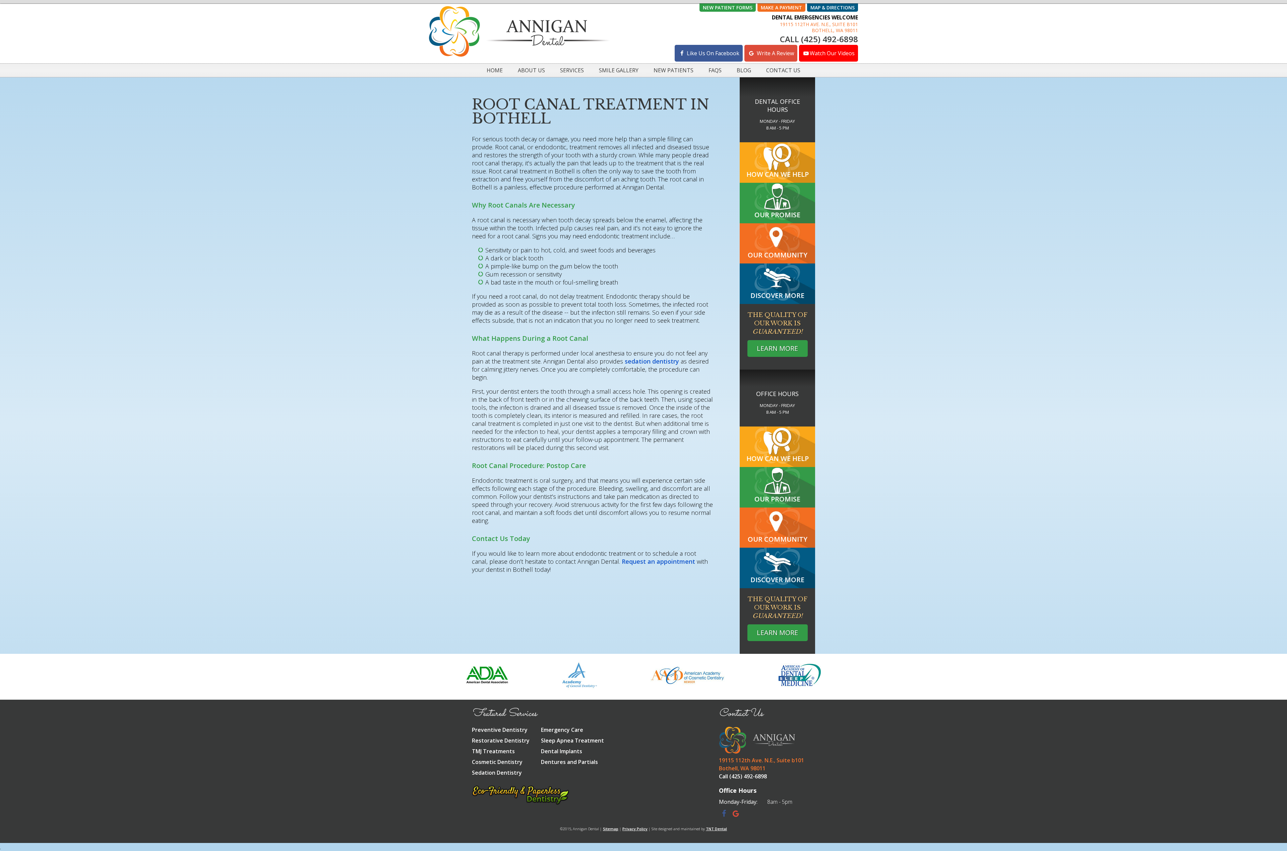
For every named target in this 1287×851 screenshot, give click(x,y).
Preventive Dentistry (500, 729)
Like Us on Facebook (712, 53)
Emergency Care (562, 729)
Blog (744, 70)
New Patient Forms (727, 7)
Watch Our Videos (832, 53)
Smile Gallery (618, 70)
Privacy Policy (635, 828)
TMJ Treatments (493, 751)
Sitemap (610, 828)
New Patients (673, 70)
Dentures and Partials (569, 762)
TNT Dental (716, 828)
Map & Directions (832, 7)
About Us (531, 70)
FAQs (715, 70)
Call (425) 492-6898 (819, 39)
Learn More (777, 348)
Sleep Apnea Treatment (572, 740)
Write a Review (774, 53)
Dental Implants (561, 751)
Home (495, 70)
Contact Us (783, 70)
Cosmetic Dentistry (497, 762)
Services (572, 70)
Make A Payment (781, 7)
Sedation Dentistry (497, 772)
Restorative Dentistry (501, 740)
